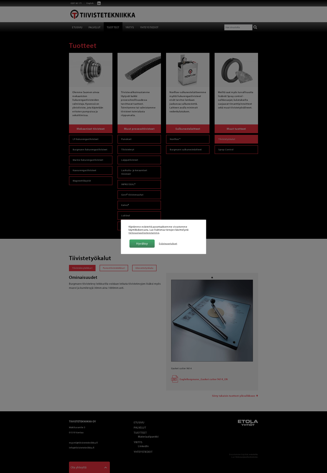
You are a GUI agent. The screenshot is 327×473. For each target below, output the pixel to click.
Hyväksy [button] (142, 243)
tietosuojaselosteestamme (144, 232)
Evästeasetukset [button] (168, 243)
